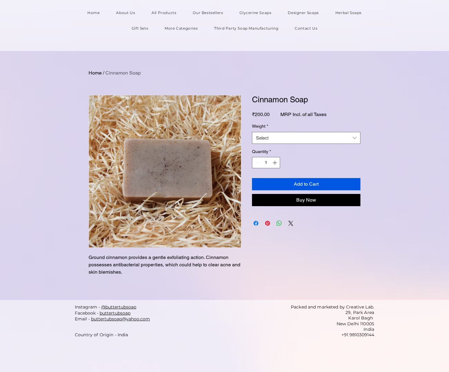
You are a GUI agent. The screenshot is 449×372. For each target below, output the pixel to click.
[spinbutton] (266, 162)
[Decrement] (257, 162)
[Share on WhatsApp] (279, 223)
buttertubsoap (115, 313)
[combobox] (306, 138)
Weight (260, 126)
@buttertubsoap (118, 307)
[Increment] (275, 162)
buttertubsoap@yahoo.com (120, 319)
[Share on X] (290, 223)
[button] (181, 28)
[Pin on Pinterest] (267, 223)
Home (95, 73)
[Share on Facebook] (256, 223)
